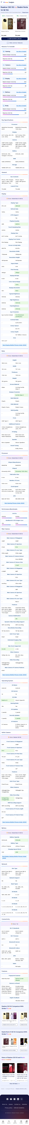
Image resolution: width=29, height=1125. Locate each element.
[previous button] (4, 1019)
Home (2, 1088)
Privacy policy (8, 1107)
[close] (13, 18)
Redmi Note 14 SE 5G (20, 31)
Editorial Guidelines (19, 1107)
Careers (11, 1104)
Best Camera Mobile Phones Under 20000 (14, 674)
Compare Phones (10, 1088)
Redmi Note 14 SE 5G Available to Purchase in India (8, 1076)
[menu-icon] (2, 2)
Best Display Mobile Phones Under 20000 (14, 345)
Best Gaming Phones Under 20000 (14, 503)
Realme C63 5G (5, 31)
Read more (25, 12)
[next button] (25, 1019)
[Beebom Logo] (8, 2)
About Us (4, 1104)
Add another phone (15, 39)
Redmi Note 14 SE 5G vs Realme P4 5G (10, 1050)
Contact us (17, 1104)
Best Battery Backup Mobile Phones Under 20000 (14, 857)
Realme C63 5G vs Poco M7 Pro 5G (10, 1024)
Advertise (24, 1104)
